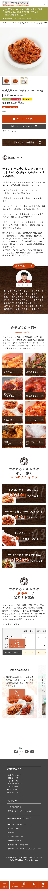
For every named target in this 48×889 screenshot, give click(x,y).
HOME (5, 23)
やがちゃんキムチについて (18, 824)
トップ (41, 3)
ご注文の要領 (13, 786)
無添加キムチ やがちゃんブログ (20, 811)
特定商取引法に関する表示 (18, 845)
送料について (13, 781)
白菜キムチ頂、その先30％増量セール (21, 18)
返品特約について (9, 131)
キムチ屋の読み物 (14, 807)
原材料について (14, 828)
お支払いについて (14, 775)
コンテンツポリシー (15, 837)
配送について (13, 778)
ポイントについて (14, 792)
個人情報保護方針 (14, 841)
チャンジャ (13, 23)
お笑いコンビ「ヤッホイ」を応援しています (24, 849)
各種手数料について (15, 784)
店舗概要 (11, 832)
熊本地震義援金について (15, 15)
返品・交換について (15, 789)
